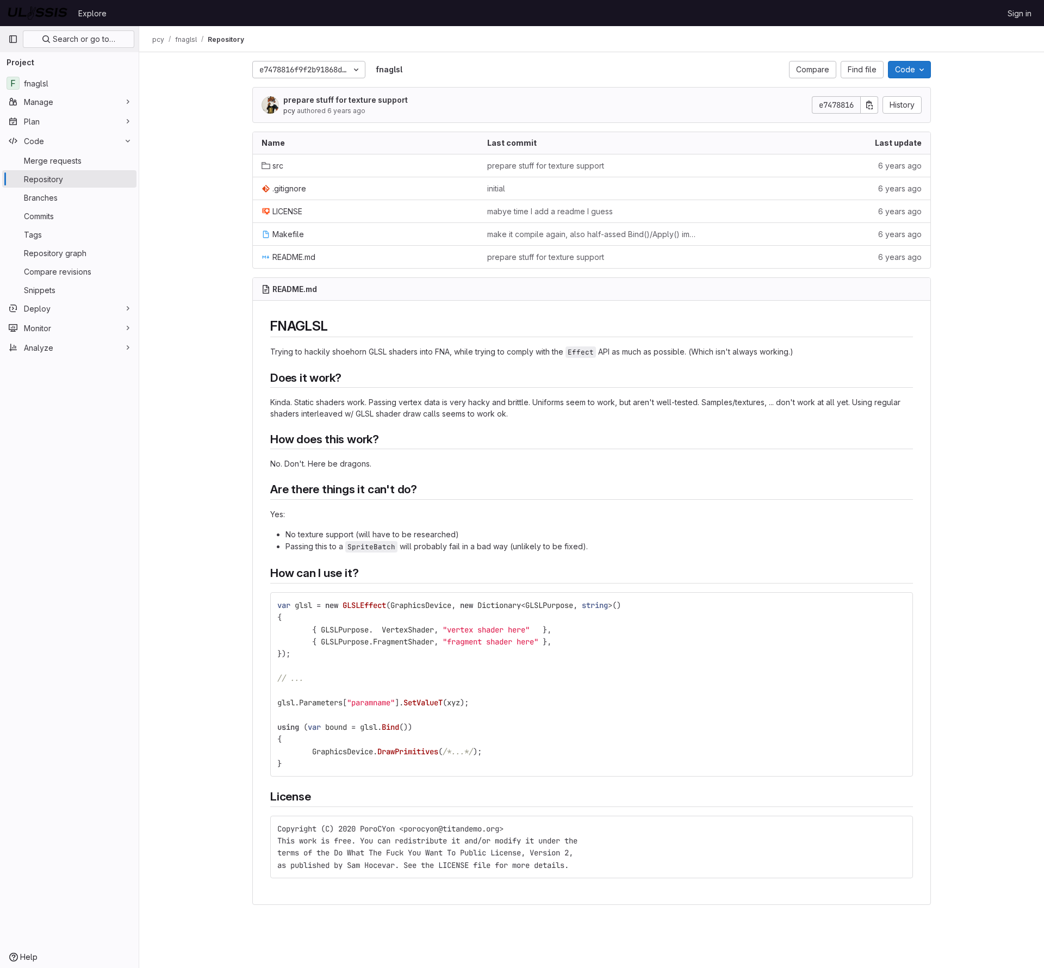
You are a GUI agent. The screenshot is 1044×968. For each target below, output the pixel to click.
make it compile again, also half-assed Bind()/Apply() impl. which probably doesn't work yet (591, 234)
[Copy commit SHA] (869, 105)
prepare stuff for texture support (345, 99)
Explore (92, 13)
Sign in (1019, 13)
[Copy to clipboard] (900, 605)
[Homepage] (38, 13)
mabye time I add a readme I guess (550, 211)
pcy (289, 111)
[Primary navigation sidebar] (13, 39)
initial (496, 188)
